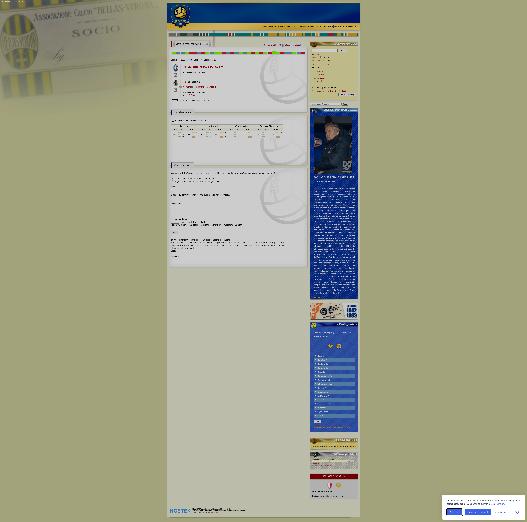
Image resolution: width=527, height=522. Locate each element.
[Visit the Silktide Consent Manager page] (517, 512)
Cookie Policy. (498, 503)
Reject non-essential (478, 512)
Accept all (454, 512)
